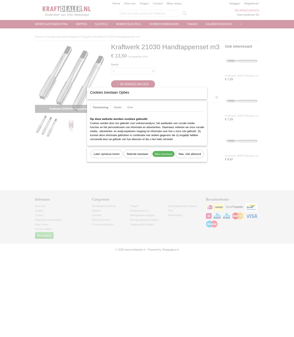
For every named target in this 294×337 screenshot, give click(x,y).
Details (118, 107)
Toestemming (100, 107)
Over (130, 107)
